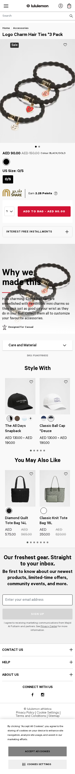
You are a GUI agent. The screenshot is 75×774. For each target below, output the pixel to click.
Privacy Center (49, 626)
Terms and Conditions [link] (31, 716)
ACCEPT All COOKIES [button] (37, 751)
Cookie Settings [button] (48, 713)
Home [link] (6, 28)
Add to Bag (44, 211)
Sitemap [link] (54, 716)
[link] (60, 6)
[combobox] (37, 16)
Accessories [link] (21, 28)
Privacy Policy (25, 713)
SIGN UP (37, 614)
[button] (6, 6)
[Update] (65, 45)
